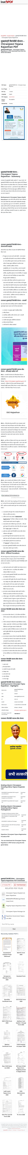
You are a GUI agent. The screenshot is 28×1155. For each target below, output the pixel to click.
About (10, 1130)
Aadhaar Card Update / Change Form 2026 (21, 1023)
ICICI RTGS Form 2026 (21, 1000)
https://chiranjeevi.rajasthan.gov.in (15, 381)
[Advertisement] (14, 19)
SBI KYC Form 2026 (21, 953)
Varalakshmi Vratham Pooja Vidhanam (7, 954)
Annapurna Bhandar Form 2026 (7, 978)
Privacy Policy (21, 1130)
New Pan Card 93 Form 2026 (7, 1115)
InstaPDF (3, 36)
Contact (14, 1130)
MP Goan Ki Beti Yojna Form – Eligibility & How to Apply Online (21, 1068)
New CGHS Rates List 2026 (7, 1067)
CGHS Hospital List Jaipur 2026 (20, 1045)
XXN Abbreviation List (21, 1093)
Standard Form (21, 976)
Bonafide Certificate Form (7, 1000)
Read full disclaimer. (16, 1128)
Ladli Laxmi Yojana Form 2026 (7, 1093)
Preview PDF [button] (5, 885)
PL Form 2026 (21, 1114)
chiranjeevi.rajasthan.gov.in (20, 710)
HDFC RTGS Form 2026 (7, 1022)
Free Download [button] (20, 885)
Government (10, 36)
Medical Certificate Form (7, 1045)
